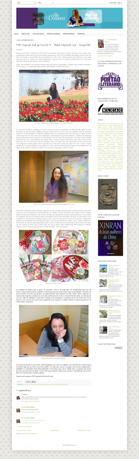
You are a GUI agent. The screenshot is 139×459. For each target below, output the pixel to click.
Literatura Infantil (115, 144)
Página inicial (54, 430)
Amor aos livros (107, 123)
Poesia (100, 157)
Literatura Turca (111, 150)
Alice (99, 123)
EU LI (113, 131)
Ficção (115, 135)
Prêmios (103, 163)
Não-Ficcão (107, 154)
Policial (104, 157)
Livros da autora (38, 34)
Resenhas (81, 34)
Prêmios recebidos (53, 34)
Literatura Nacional (109, 148)
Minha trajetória (42, 384)
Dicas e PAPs (102, 129)
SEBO (105, 167)
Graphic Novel (112, 137)
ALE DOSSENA (26, 407)
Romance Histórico (111, 165)
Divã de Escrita (28, 384)
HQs (118, 137)
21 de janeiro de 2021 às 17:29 (30, 412)
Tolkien (99, 170)
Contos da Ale (112, 125)
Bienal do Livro (118, 123)
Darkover (104, 127)
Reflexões (58, 384)
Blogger (73, 445)
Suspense (116, 168)
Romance (101, 165)
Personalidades (112, 155)
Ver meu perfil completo (105, 56)
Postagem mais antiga (84, 430)
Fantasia (120, 133)
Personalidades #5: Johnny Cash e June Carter (114, 312)
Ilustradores (119, 139)
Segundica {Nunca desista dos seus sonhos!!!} (113, 281)
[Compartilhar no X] (31, 382)
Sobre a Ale (25, 34)
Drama (108, 131)
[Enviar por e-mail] (26, 382)
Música (115, 152)
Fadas (114, 133)
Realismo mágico (111, 163)
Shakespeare (101, 168)
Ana (22, 394)
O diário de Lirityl (116, 154)
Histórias (35, 384)
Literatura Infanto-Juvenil (107, 146)
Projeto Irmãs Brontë (112, 161)
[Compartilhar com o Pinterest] (35, 382)
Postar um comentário (25, 426)
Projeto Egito (101, 161)
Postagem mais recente (24, 430)
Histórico (112, 139)
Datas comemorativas (116, 127)
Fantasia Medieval (104, 135)
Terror (121, 168)
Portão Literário (51, 384)
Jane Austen (107, 141)
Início (16, 34)
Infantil (100, 141)
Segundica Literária (116, 167)
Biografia (100, 125)
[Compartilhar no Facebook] (33, 382)
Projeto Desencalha (116, 159)
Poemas (120, 155)
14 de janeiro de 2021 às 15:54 (30, 401)
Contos (105, 125)
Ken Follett (115, 140)
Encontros (120, 131)
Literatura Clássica (109, 142)
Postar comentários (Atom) (29, 433)
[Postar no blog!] (28, 382)
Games (105, 137)
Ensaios (100, 133)
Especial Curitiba (107, 133)
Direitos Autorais (68, 34)
